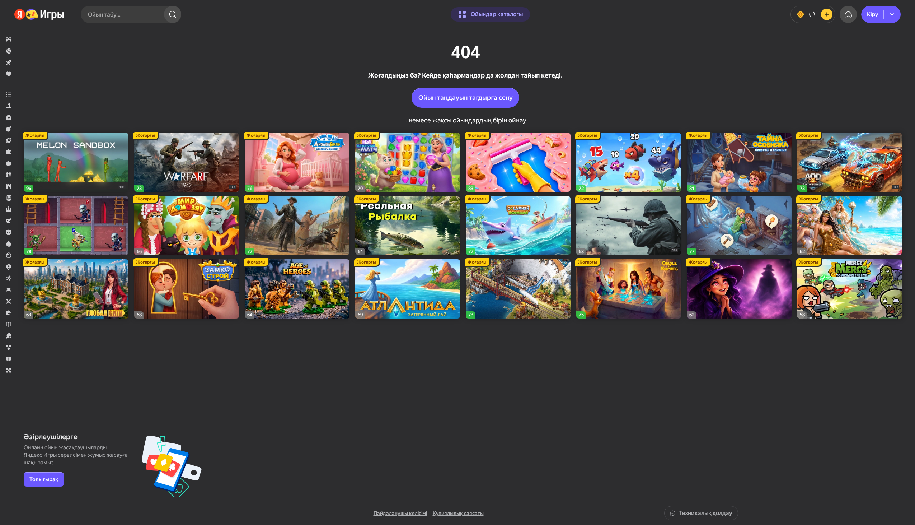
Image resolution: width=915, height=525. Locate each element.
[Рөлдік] (8, 209)
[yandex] (39, 14)
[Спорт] (8, 336)
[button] (8, 39)
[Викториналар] (8, 290)
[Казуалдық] (8, 163)
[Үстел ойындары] (8, 370)
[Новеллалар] (8, 324)
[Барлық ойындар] (8, 39)
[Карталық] (8, 244)
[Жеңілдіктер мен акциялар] (8, 51)
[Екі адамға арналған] (8, 301)
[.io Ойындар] (8, 267)
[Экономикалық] (8, 198)
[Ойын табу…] (172, 14)
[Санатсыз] (8, 94)
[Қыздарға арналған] (8, 255)
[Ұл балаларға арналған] (8, 232)
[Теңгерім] (812, 14)
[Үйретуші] (8, 358)
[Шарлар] (8, 347)
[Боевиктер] (8, 129)
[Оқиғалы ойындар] (8, 221)
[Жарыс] (8, 313)
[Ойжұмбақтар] (8, 152)
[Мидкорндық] (8, 140)
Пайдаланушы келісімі (400, 513)
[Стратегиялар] (8, 186)
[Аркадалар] (8, 278)
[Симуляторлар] (8, 106)
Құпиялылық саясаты (458, 513)
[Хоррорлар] (8, 117)
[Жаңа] (8, 62)
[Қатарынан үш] (8, 175)
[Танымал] (8, 74)
